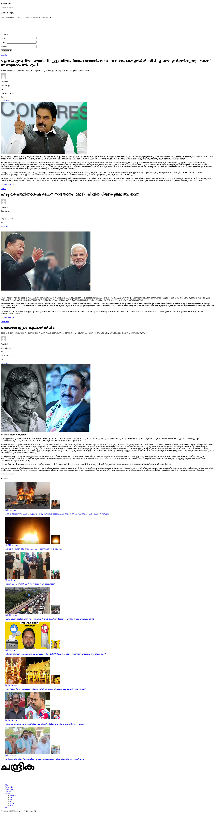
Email (3, 42)
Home (7, 785)
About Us (8, 791)
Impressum (9, 789)
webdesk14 (5, 101)
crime (12, 797)
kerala (12, 803)
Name (3, 38)
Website (3, 46)
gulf (11, 799)
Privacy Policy (10, 787)
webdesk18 (5, 363)
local (11, 805)
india (11, 801)
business (13, 795)
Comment (4, 34)
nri (6, 807)
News (7, 793)
